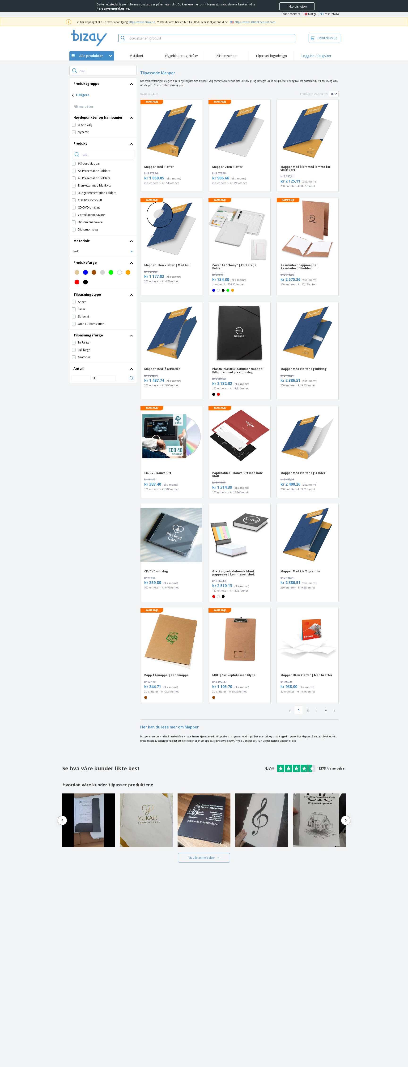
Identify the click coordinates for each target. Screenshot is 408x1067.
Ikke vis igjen (297, 6)
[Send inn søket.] (74, 70)
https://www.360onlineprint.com (254, 22)
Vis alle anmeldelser (201, 858)
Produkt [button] (80, 143)
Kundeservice (292, 14)
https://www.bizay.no (141, 22)
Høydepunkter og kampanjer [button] (98, 117)
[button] (103, 251)
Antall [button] (78, 368)
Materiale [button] (81, 241)
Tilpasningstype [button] (87, 294)
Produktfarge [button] (85, 262)
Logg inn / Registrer (316, 55)
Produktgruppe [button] (86, 83)
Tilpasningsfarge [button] (88, 335)
